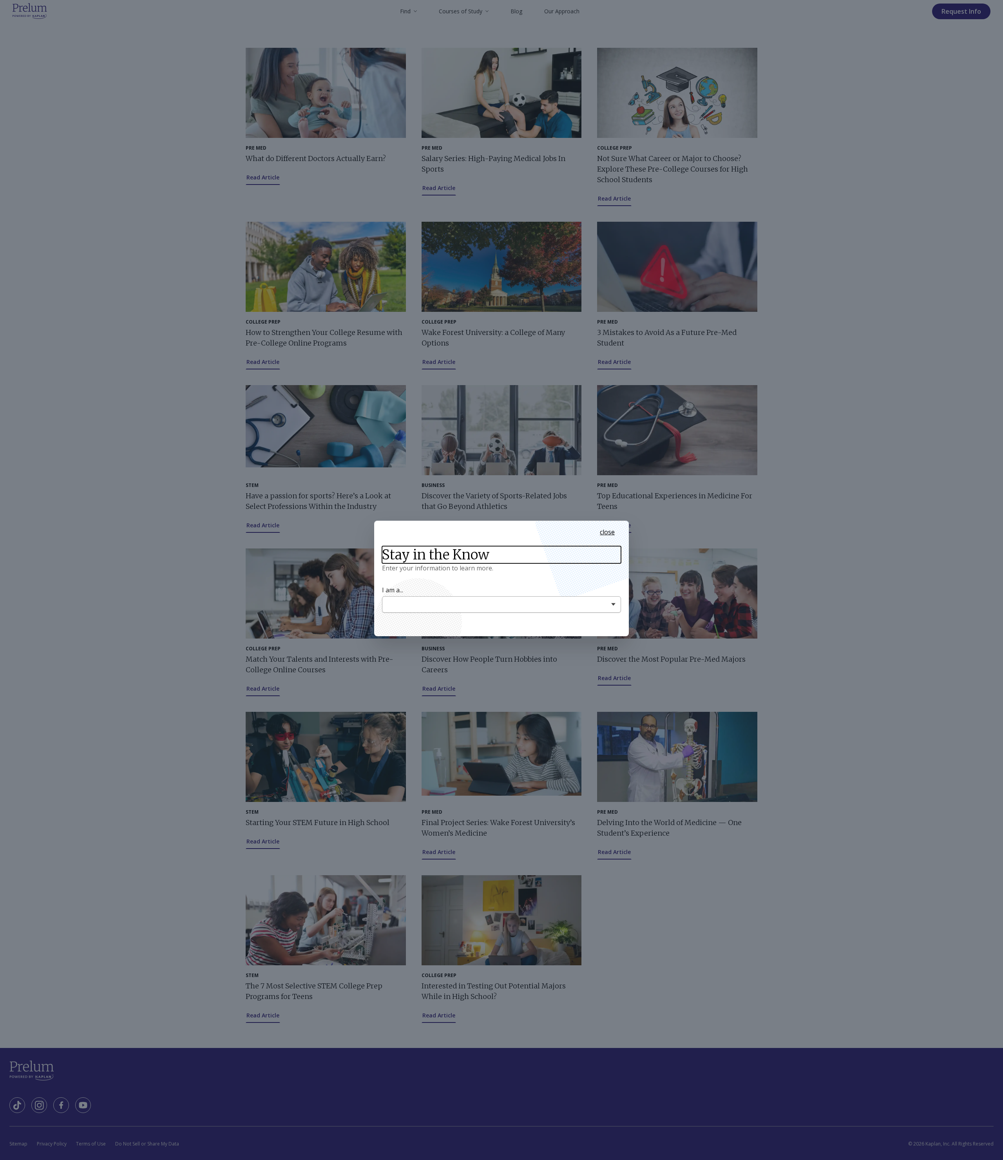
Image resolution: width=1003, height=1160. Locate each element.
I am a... (392, 590)
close (607, 532)
